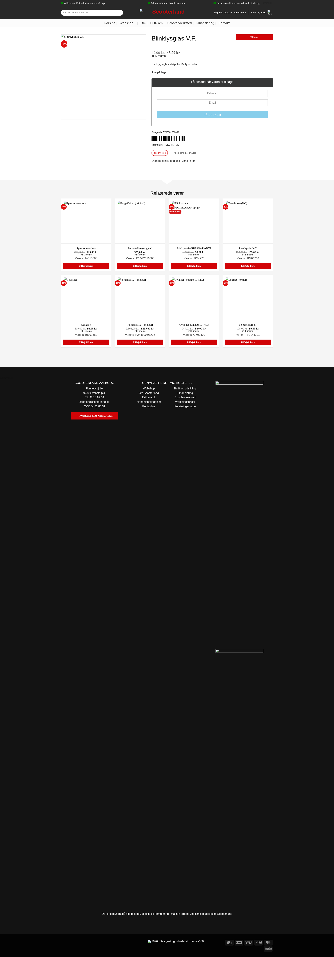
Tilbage (254, 37)
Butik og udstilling (185, 388)
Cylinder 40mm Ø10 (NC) (194, 324)
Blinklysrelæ (194, 248)
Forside (109, 23)
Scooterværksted (179, 23)
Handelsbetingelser (149, 401)
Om (143, 23)
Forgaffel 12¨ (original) (140, 324)
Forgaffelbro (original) (140, 248)
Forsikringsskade (185, 406)
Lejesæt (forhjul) (248, 324)
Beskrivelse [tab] (159, 153)
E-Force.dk (149, 397)
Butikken (156, 23)
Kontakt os (148, 406)
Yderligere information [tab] (184, 153)
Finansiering (205, 23)
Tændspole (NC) (248, 248)
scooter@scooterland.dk (94, 401)
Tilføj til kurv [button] (86, 266)
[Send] (120, 13)
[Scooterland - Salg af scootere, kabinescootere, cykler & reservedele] (167, 12)
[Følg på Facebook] (64, 942)
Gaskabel (86, 324)
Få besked (212, 114)
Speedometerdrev (86, 248)
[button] (262, 12)
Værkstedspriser (185, 401)
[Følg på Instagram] (70, 942)
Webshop (126, 23)
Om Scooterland (149, 393)
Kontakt (224, 23)
